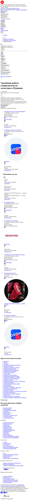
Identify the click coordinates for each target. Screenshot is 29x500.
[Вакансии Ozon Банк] (16, 149)
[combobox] (7, 46)
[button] (2, 28)
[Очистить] (3, 49)
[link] (3, 25)
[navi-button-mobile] (2, 32)
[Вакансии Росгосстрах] (16, 235)
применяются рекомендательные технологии (12, 485)
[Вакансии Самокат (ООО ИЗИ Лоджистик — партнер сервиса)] (16, 291)
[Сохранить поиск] (2, 53)
